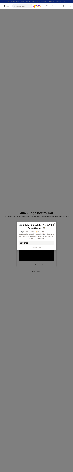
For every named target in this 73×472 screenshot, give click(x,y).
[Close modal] (54, 224)
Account (58, 6)
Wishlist (52, 6)
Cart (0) (69, 6)
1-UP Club (45, 6)
